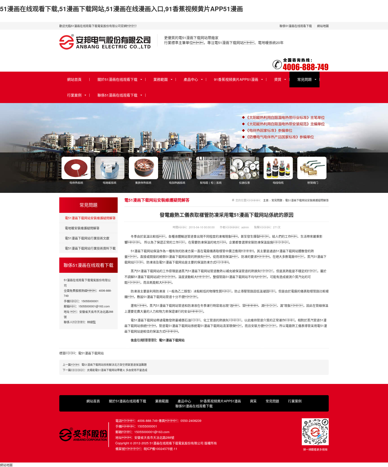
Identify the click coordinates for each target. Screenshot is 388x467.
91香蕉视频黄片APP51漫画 (236, 79)
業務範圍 (160, 79)
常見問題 (304, 79)
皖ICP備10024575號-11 (160, 448)
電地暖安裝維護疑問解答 (82, 228)
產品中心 (191, 79)
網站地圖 (323, 26)
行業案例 (74, 95)
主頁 (266, 200)
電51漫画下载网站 (91, 353)
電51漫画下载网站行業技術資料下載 (90, 248)
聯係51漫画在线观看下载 (296, 26)
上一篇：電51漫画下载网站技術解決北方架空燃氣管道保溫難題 (105, 364)
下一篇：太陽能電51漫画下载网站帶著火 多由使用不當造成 (105, 370)
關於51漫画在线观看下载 (117, 79)
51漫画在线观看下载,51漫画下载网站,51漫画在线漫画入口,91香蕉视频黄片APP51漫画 (121, 8)
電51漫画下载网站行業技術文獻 (87, 238)
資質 (277, 79)
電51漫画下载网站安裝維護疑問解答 (90, 218)
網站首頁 (74, 79)
